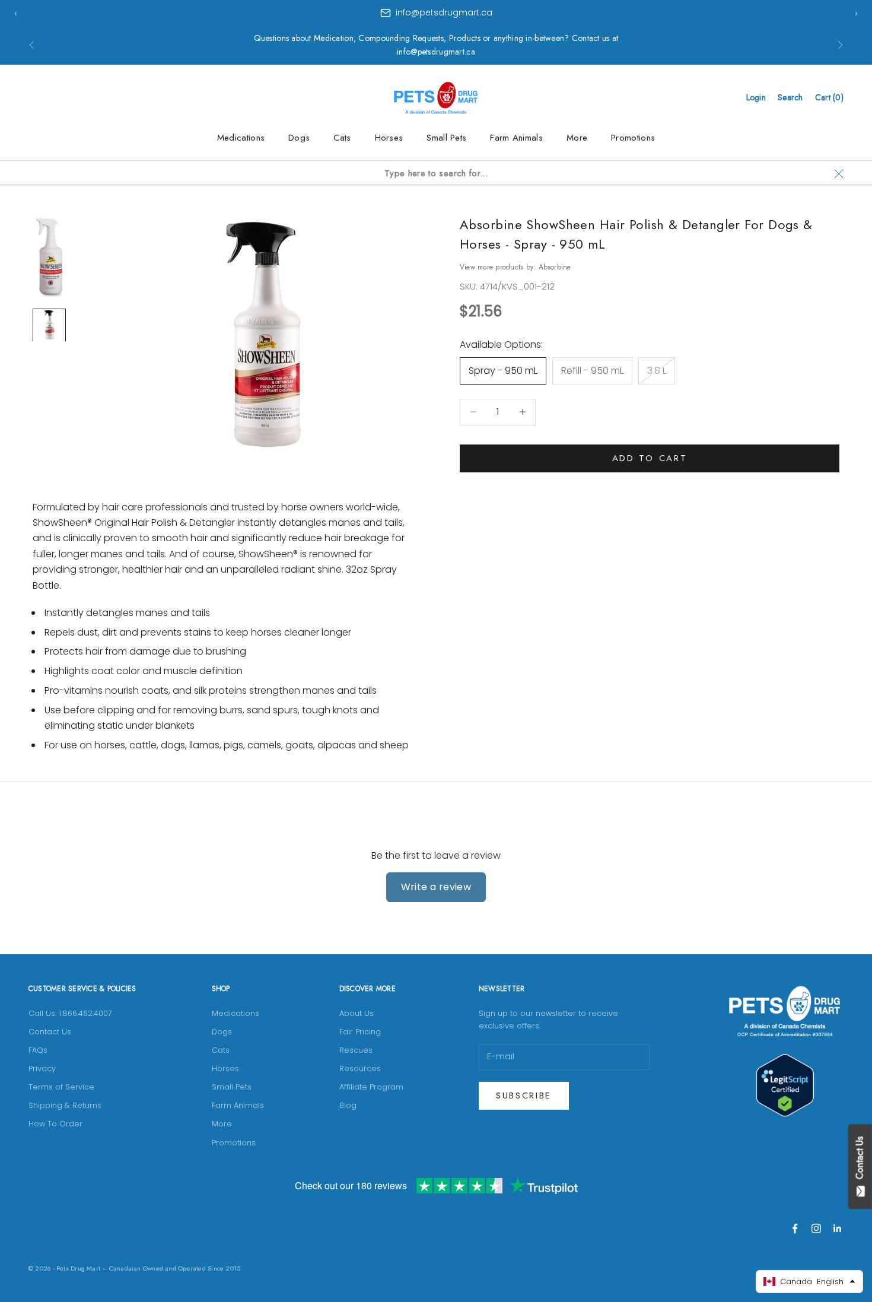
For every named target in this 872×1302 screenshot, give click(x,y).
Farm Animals (516, 137)
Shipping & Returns (64, 1105)
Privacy (42, 1068)
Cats (342, 137)
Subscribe (524, 1095)
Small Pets (446, 137)
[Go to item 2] (49, 324)
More (577, 137)
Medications (241, 137)
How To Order (55, 1124)
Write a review (436, 887)
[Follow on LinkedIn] (838, 1228)
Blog (348, 1105)
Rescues (356, 1050)
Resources (360, 1068)
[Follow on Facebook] (795, 1228)
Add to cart (650, 458)
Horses (389, 137)
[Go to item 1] (49, 256)
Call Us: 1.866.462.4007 (70, 1013)
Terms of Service (61, 1087)
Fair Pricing (360, 1032)
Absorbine (555, 267)
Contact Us (49, 1032)
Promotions (633, 137)
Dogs (299, 137)
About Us (356, 1013)
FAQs (37, 1050)
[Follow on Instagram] (816, 1228)
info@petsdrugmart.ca (444, 12)
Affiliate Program (371, 1087)
